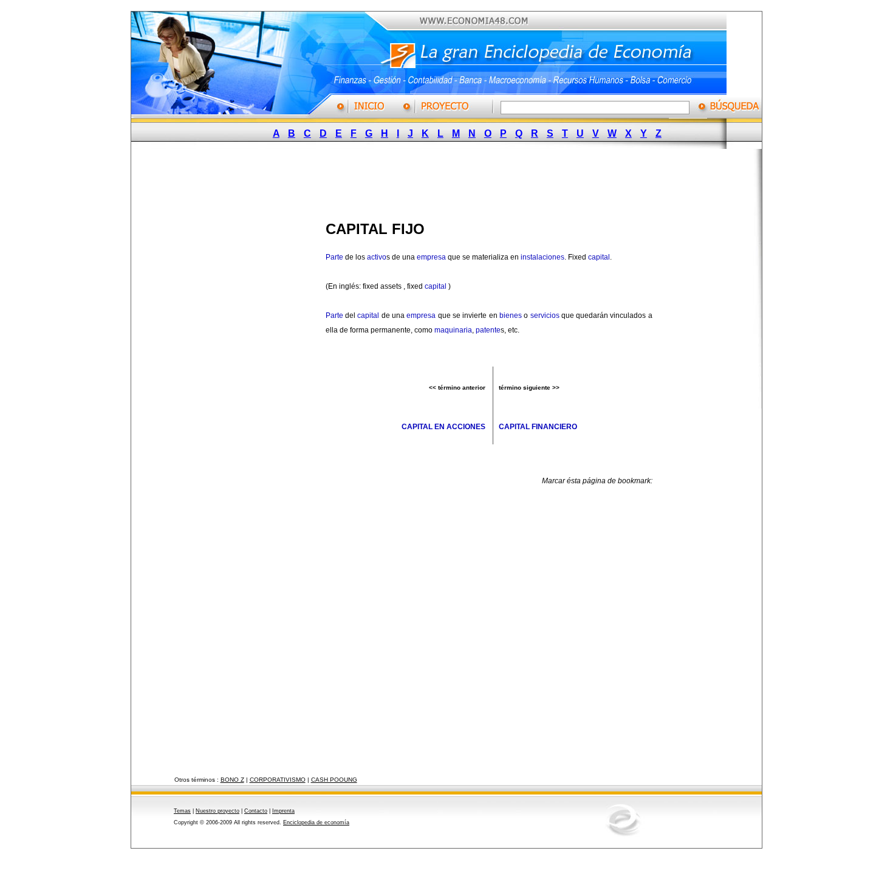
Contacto (255, 811)
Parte (334, 257)
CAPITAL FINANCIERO (538, 426)
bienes (510, 315)
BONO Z (232, 779)
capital (599, 257)
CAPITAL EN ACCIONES (443, 426)
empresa (431, 257)
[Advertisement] (437, 181)
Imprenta (283, 811)
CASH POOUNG (334, 779)
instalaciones (542, 257)
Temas (182, 811)
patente (488, 330)
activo (376, 257)
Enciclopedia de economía (316, 822)
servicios (544, 315)
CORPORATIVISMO (278, 779)
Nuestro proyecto (217, 811)
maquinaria (453, 330)
